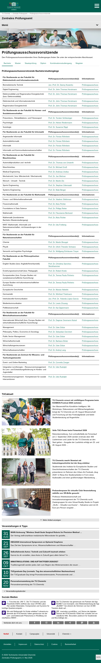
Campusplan (34, 634)
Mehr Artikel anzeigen (52, 520)
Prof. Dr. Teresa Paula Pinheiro (61, 275)
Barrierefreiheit (70, 644)
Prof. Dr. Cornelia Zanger (58, 362)
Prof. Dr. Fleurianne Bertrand (60, 213)
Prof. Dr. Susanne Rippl (58, 127)
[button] (94, 6)
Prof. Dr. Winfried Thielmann (60, 294)
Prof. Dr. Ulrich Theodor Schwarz (62, 247)
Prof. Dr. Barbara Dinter (58, 341)
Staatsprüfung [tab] (30, 63)
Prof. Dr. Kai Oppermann (58, 308)
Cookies (54, 644)
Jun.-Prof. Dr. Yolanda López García (63, 299)
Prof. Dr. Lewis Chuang (58, 303)
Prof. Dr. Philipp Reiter (57, 208)
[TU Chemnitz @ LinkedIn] (58, 622)
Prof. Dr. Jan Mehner (57, 176)
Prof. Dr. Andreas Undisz (58, 172)
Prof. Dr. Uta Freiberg (57, 225)
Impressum (23, 644)
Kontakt (19, 634)
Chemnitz (66, 634)
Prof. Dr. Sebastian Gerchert (60, 332)
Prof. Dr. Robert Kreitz (57, 271)
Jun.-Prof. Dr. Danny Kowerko (60, 85)
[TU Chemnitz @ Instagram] (46, 622)
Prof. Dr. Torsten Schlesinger (60, 118)
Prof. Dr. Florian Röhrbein (59, 136)
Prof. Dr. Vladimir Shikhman (59, 199)
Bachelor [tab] (7, 63)
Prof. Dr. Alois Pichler (57, 204)
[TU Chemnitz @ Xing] (70, 622)
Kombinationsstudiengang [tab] (61, 63)
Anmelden (7, 644)
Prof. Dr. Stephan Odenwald (60, 185)
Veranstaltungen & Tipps (14, 526)
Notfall (6, 634)
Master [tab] (18, 63)
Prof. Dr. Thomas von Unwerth (61, 162)
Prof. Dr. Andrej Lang (57, 350)
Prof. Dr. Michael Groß (57, 167)
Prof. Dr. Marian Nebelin (58, 290)
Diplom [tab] (43, 63)
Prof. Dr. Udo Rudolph (57, 367)
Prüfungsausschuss (90, 85)
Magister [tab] (79, 63)
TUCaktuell (7, 394)
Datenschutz (39, 644)
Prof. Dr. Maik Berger (57, 190)
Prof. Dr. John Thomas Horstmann (62, 89)
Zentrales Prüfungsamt (11, 658)
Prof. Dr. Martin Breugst (58, 242)
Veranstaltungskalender (16, 591)
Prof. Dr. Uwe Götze (56, 327)
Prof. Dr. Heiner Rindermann (60, 123)
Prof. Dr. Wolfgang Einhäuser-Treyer (63, 251)
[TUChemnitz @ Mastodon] (81, 622)
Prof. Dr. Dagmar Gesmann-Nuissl (62, 320)
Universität (51, 634)
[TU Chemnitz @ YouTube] (93, 622)
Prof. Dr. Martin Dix (56, 181)
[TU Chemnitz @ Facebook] (34, 622)
